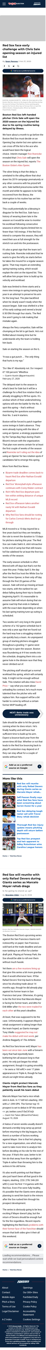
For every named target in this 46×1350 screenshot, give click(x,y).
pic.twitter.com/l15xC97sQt (20, 1111)
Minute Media (16, 1326)
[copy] (18, 66)
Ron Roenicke (35, 154)
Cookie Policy (30, 1306)
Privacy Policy (30, 1301)
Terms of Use (9, 1306)
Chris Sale (21, 157)
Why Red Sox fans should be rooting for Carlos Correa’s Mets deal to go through (24, 518)
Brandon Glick (12, 895)
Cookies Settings (31, 1319)
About (5, 1287)
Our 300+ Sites (30, 1292)
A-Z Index (7, 1319)
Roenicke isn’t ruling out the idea (23, 452)
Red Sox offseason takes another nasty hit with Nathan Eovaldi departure (22, 507)
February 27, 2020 (11, 378)
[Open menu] (4, 3)
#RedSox (23, 372)
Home (5, 856)
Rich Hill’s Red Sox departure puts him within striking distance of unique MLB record (24, 495)
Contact (6, 1292)
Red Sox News (16, 856)
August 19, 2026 (10, 1118)
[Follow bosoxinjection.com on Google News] (39, 766)
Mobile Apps (8, 1297)
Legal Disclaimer (10, 1311)
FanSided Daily (30, 1297)
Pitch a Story (8, 1301)
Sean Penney (11, 61)
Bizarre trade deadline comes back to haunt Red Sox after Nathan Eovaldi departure (24, 476)
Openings (28, 1287)
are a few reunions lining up (26, 968)
